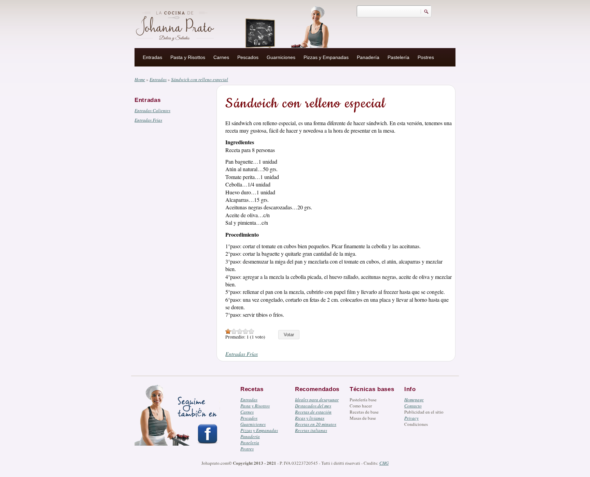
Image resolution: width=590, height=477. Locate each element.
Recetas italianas (311, 430)
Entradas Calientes (152, 110)
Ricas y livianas (309, 418)
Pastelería (398, 57)
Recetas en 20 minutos (315, 424)
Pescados (247, 57)
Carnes (221, 57)
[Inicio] (176, 25)
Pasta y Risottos (187, 57)
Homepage (414, 400)
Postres (426, 57)
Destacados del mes (313, 406)
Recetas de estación (313, 412)
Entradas (152, 57)
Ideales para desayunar (317, 400)
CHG (384, 463)
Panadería (368, 57)
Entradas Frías (148, 120)
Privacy (411, 418)
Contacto (413, 406)
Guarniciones (281, 57)
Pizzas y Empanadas (326, 57)
